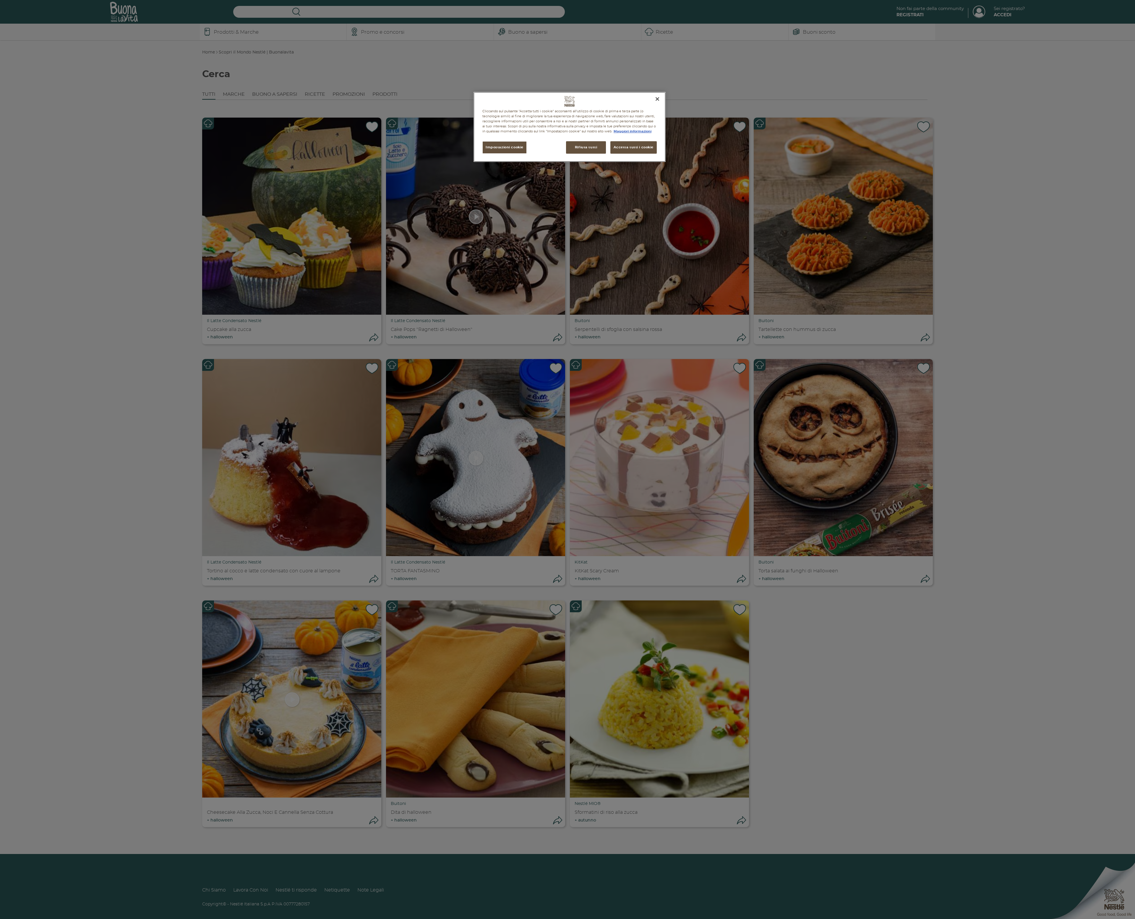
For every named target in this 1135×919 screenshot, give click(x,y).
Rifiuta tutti (586, 147)
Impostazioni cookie (504, 147)
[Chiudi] (657, 98)
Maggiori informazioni (632, 131)
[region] (570, 127)
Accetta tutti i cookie (634, 147)
